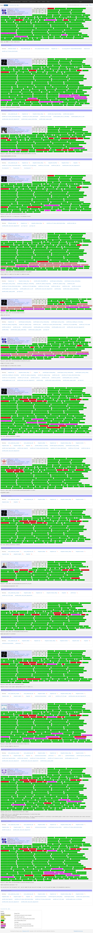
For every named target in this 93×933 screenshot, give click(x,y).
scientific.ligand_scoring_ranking (8, 283)
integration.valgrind (19, 445)
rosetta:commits (32, 1)
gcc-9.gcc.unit (32, 225)
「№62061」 (16, 603)
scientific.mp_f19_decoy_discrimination (10, 51)
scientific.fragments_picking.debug (57, 445)
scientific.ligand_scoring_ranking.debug (72, 281)
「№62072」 (16, 9)
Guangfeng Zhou (16, 235)
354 (17, 5)
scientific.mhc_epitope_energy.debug (43, 283)
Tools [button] (48, 1)
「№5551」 (28, 130)
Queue (39, 1)
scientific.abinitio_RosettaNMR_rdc (41, 281)
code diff (26, 13)
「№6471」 (28, 606)
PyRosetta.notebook (13, 48)
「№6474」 (28, 340)
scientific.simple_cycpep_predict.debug (29, 119)
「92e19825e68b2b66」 (20, 461)
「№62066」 (16, 338)
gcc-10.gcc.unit (24, 225)
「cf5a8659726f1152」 (20, 302)
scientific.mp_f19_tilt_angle (45, 116)
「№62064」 (16, 459)
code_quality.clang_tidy (27, 48)
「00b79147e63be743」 (20, 62)
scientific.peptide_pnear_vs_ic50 (77, 116)
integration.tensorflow (53, 162)
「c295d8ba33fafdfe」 (20, 391)
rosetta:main (24, 1)
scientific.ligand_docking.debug (56, 281)
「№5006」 (28, 236)
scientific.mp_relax (66, 286)
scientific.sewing (57, 288)
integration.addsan (43, 443)
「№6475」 (28, 302)
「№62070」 (16, 127)
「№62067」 (16, 299)
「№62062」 (16, 562)
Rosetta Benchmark (15, 1)
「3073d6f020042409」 (20, 130)
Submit (43, 1)
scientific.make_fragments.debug (54, 114)
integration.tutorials (81, 443)
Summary (4, 48)
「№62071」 (16, 59)
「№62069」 (16, 176)
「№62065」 (16, 388)
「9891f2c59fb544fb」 (20, 606)
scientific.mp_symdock (76, 286)
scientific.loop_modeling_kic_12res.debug (25, 283)
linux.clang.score (6, 168)
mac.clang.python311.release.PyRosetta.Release (72, 48)
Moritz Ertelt (15, 563)
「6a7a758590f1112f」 (20, 512)
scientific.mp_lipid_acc (55, 165)
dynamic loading (84, 4)
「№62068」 (16, 234)
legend (91, 4)
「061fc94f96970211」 (20, 340)
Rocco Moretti (16, 10)
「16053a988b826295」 (20, 178)
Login (80, 1)
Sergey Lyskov (16, 60)
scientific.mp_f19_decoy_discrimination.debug (11, 116)
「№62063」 (16, 510)
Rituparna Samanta (17, 128)
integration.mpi (55, 48)
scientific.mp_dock (71, 283)
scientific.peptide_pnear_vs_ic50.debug (61, 116)
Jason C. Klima (16, 605)
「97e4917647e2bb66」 (20, 565)
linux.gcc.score (17, 168)
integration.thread (66, 162)
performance (74, 592)
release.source (87, 48)
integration (77, 162)
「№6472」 (28, 565)
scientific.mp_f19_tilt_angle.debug (29, 165)
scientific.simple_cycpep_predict (45, 119)
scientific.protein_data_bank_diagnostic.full (10, 119)
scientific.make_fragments (68, 114)
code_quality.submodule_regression (42, 48)
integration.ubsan (7, 445)
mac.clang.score (28, 168)
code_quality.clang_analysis (15, 443)
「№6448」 (28, 461)
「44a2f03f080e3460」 (20, 236)
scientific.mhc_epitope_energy (59, 283)
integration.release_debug (39, 114)
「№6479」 (28, 178)
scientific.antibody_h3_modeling (41, 445)
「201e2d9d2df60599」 (20, 11)
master (6, 5)
